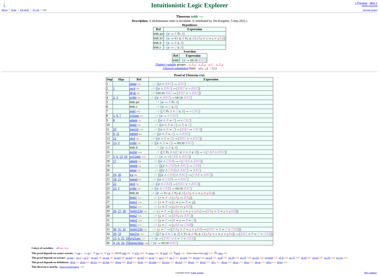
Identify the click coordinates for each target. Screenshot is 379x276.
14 (117, 243)
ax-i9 (304, 257)
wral (177, 253)
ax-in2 (140, 257)
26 (114, 211)
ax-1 (78, 257)
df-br (268, 262)
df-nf (129, 262)
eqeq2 (133, 220)
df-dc (133, 93)
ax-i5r (327, 257)
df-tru (118, 262)
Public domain (197, 273)
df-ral (203, 262)
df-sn (235, 262)
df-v (213, 262)
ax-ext (339, 257)
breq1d (134, 129)
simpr (133, 84)
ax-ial (315, 257)
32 (124, 229)
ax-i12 (255, 257)
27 (119, 211)
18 (114, 179)
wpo (220, 253)
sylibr (133, 97)
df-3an (106, 262)
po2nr (133, 152)
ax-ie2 (208, 257)
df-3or (93, 262)
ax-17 (292, 257)
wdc (124, 253)
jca (131, 174)
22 (114, 184)
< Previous (361, 3)
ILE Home (24, 10)
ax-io (151, 257)
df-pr (246, 262)
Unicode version (370, 10)
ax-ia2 (106, 257)
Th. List (36, 10)
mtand (133, 179)
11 (117, 134)
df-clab (152, 262)
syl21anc (135, 238)
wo (108, 253)
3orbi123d (136, 211)
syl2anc (134, 115)
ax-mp (70, 257)
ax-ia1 (94, 257)
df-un (224, 262)
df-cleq (166, 262)
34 (127, 238)
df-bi (72, 262)
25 (122, 238)
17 (114, 161)
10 (114, 129)
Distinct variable (166, 64)
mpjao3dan (137, 243)
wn (78, 253)
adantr (133, 120)
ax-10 (231, 257)
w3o (137, 253)
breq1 (133, 197)
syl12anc (135, 156)
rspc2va (134, 233)
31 (119, 229)
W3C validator (370, 273)
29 (114, 233)
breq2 (133, 206)
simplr (133, 165)
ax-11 (243, 257)
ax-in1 (129, 257)
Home (13, 10)
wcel (165, 253)
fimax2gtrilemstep (69, 266)
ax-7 (172, 257)
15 (121, 156)
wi (88, 253)
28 (124, 211)
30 (114, 229)
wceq (151, 253)
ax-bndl (269, 257)
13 (114, 143)
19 (114, 174)
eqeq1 (133, 202)
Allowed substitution (176, 68)
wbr (206, 253)
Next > (373, 3)
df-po (280, 262)
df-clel (178, 262)
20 (119, 174)
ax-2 (86, 257)
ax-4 (281, 257)
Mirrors (5, 10)
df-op (258, 262)
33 (119, 233)
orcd (132, 88)
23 (114, 188)
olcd (132, 138)
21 (119, 179)
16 (125, 156)
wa (97, 253)
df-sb (140, 262)
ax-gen (183, 257)
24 (122, 243)
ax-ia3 (117, 257)
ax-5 (161, 257)
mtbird (134, 134)
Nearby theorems (369, 6)
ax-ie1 (196, 257)
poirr (133, 111)
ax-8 (220, 257)
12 (114, 138)
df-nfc (191, 262)
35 (127, 243)
